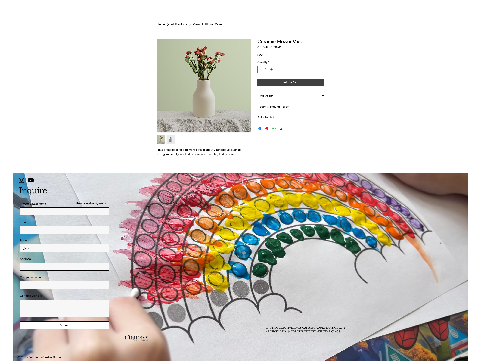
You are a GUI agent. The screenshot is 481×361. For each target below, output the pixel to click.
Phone (24, 240)
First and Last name (33, 203)
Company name (30, 277)
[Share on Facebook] (260, 128)
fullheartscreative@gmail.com (91, 203)
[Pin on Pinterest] (267, 128)
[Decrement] (260, 69)
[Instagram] (21, 180)
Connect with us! (31, 295)
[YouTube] (30, 180)
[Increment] (271, 69)
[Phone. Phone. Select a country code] (26, 248)
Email (23, 222)
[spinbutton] (266, 69)
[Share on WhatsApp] (274, 128)
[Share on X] (281, 128)
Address (25, 259)
